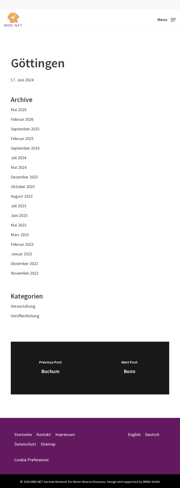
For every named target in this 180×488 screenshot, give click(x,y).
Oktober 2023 (23, 186)
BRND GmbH (151, 482)
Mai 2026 (18, 109)
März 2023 (20, 234)
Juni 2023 (19, 215)
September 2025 (25, 129)
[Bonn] (129, 368)
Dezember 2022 (24, 263)
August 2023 (22, 196)
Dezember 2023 (24, 177)
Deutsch (152, 434)
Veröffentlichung (25, 315)
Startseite (23, 434)
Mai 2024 (18, 167)
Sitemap (48, 444)
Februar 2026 (22, 119)
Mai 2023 (18, 225)
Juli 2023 (18, 205)
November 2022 (24, 273)
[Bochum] (50, 368)
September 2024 (25, 148)
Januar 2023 (21, 254)
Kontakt (43, 434)
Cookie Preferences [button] (31, 459)
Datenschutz (25, 444)
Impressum (65, 434)
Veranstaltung (23, 306)
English (134, 434)
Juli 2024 (18, 157)
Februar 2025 (22, 138)
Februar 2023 (22, 244)
